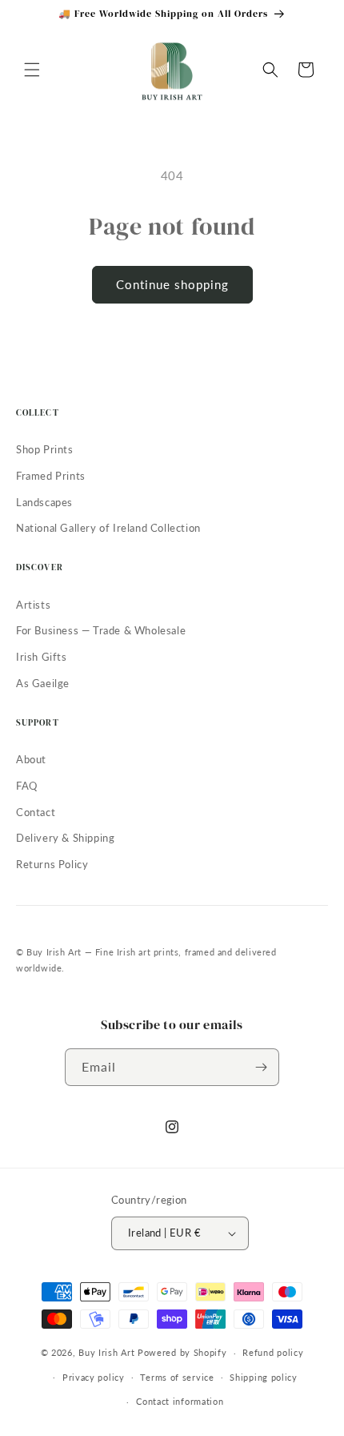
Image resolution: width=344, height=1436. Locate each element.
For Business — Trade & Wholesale (101, 630)
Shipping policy (264, 1377)
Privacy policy (93, 1377)
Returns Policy (52, 864)
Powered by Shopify (182, 1352)
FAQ (27, 785)
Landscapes (44, 502)
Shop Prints (45, 449)
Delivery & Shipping (65, 837)
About (31, 759)
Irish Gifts (41, 656)
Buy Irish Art (106, 1352)
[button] (32, 69)
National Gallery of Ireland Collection (108, 527)
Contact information (179, 1401)
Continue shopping (172, 284)
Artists (33, 604)
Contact (35, 812)
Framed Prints (51, 475)
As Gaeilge (43, 683)
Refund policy (272, 1352)
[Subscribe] (260, 1067)
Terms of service (177, 1377)
